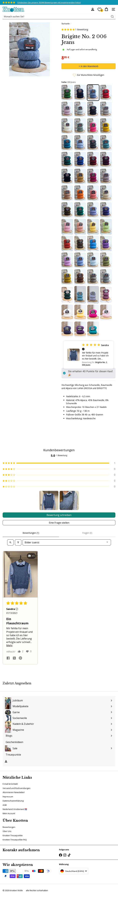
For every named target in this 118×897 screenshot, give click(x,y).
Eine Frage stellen (59, 522)
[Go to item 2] (69, 500)
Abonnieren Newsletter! (14, 792)
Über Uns (7, 831)
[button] (68, 29)
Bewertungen (9, 827)
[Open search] (10, 542)
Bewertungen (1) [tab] (31, 532)
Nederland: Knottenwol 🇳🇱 (15, 809)
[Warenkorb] (106, 9)
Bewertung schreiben (59, 515)
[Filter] (18, 542)
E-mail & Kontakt (10, 783)
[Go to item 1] (48, 500)
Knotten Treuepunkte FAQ (15, 839)
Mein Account (9, 813)
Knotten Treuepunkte (13, 835)
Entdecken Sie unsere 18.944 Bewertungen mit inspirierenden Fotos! (49, 2)
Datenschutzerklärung (13, 800)
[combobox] (59, 16)
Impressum (8, 796)
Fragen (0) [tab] (87, 532)
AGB (5, 805)
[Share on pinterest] (20, 658)
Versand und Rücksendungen (16, 788)
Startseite (65, 23)
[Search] (112, 16)
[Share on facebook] (8, 658)
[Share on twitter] (14, 658)
